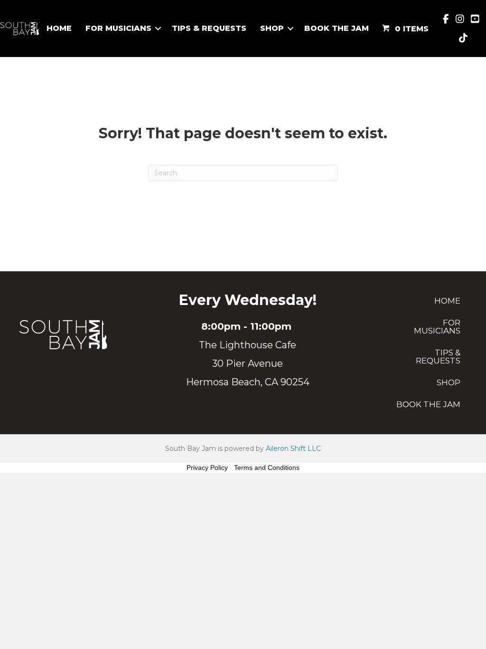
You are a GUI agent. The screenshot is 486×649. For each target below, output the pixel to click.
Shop (272, 28)
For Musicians (118, 28)
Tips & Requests (209, 28)
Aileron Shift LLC (293, 448)
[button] (158, 28)
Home (59, 28)
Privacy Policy (207, 467)
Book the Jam (336, 28)
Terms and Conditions (266, 467)
